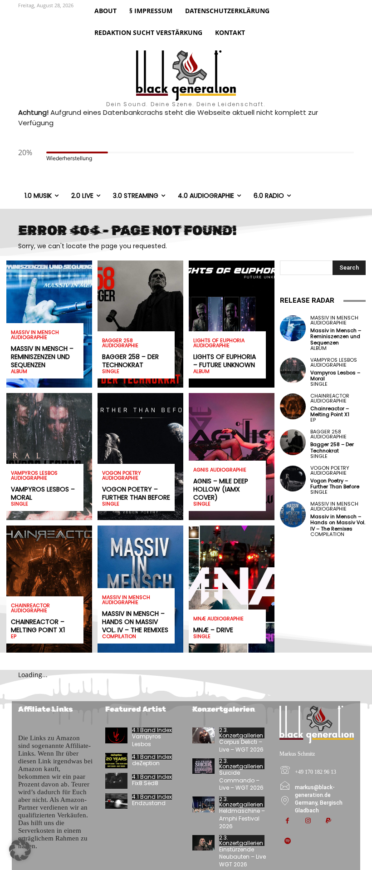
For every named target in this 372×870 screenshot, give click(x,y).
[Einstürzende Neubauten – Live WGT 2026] (203, 842)
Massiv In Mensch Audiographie (35, 335)
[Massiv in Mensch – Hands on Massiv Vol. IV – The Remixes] (293, 514)
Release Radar (307, 300)
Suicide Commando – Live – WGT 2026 (241, 780)
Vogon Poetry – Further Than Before (136, 493)
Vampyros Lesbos (146, 740)
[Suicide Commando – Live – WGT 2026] (203, 766)
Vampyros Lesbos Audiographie (34, 476)
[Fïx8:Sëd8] (116, 780)
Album (19, 371)
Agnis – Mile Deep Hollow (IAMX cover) (220, 489)
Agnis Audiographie (219, 469)
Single (19, 503)
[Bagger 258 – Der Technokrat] (140, 324)
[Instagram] (308, 821)
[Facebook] (287, 821)
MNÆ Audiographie (218, 618)
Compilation (119, 636)
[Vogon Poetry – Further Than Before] (140, 456)
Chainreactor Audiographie (30, 608)
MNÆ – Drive (213, 629)
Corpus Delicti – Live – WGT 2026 (241, 745)
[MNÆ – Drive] (231, 589)
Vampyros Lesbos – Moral (43, 493)
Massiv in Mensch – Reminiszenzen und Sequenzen (42, 356)
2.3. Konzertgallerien (241, 732)
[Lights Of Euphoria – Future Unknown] (231, 324)
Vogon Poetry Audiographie (121, 476)
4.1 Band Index (152, 730)
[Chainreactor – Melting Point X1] (49, 589)
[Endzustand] (116, 801)
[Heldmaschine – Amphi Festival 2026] (203, 804)
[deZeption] (116, 760)
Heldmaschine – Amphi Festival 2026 (242, 818)
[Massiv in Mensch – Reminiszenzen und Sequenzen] (293, 328)
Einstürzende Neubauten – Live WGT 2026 (242, 857)
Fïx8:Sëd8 (145, 783)
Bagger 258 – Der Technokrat (130, 360)
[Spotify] (287, 842)
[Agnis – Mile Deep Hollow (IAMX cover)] (231, 456)
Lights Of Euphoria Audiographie (219, 343)
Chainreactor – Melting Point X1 (38, 625)
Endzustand (149, 803)
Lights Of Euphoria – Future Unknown (224, 360)
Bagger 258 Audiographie (120, 343)
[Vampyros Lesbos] (116, 735)
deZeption (146, 763)
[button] (20, 850)
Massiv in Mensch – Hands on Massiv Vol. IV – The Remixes (135, 621)
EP (13, 636)
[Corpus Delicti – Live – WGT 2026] (203, 735)
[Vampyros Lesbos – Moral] (49, 456)
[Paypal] (328, 821)
